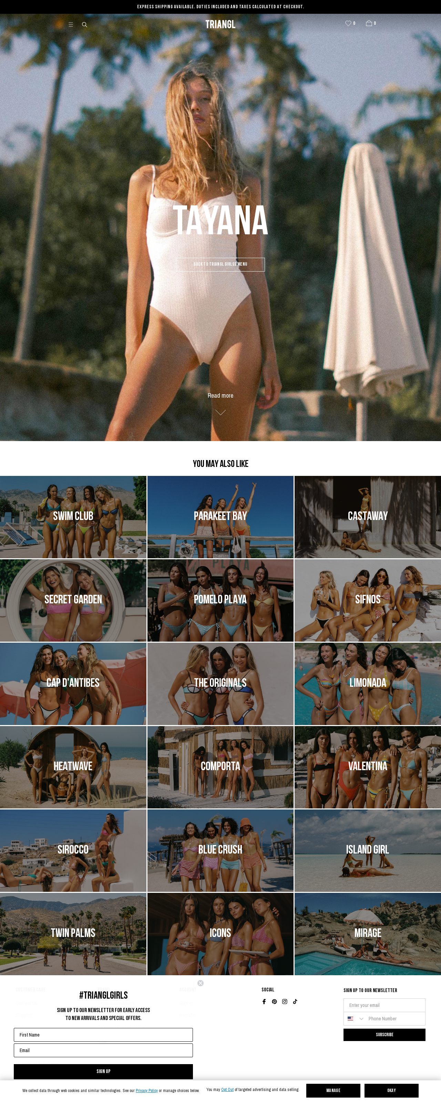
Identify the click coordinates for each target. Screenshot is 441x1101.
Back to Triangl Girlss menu (220, 264)
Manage (333, 1090)
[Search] (85, 24)
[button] (369, 23)
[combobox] (354, 1018)
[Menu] (74, 24)
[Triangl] (220, 24)
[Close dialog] (200, 983)
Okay (391, 1090)
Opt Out (227, 1089)
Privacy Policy (147, 1090)
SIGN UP (103, 1071)
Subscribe (384, 1035)
